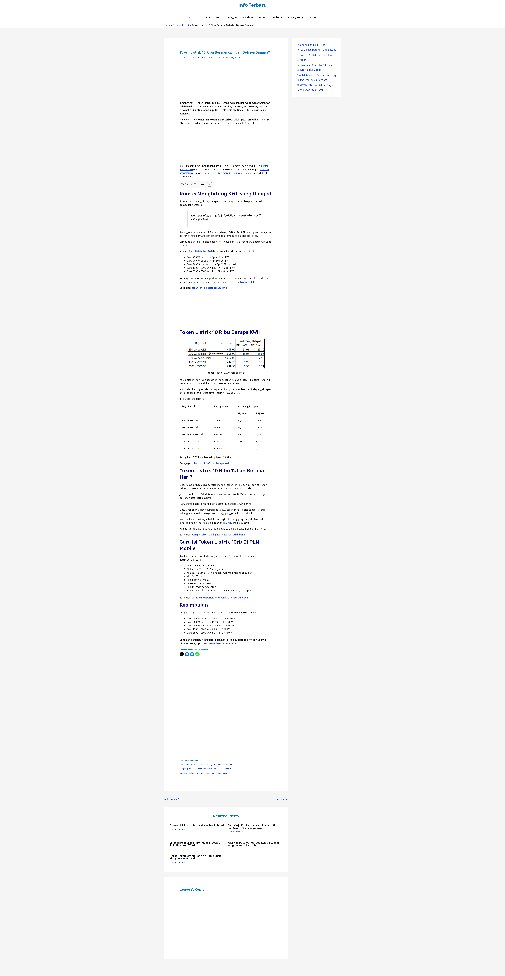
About (191, 17)
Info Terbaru (252, 5)
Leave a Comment (190, 57)
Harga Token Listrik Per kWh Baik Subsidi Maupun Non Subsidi (196, 857)
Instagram (232, 17)
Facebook (248, 17)
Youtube (205, 17)
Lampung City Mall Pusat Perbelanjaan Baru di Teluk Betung (205, 768)
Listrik (185, 25)
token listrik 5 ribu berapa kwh (209, 287)
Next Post (281, 799)
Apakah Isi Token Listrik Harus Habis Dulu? (197, 825)
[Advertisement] (226, 82)
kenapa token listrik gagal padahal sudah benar (219, 534)
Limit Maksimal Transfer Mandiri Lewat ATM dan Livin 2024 (195, 844)
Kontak (263, 17)
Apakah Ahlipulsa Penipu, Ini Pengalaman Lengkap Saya (203, 773)
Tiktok (218, 17)
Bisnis (176, 25)
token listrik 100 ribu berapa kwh (210, 463)
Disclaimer (277, 17)
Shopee (312, 17)
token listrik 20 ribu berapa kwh (219, 643)
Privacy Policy (295, 17)
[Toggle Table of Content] (208, 184)
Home (167, 25)
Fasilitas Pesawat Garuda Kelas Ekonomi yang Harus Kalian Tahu (254, 844)
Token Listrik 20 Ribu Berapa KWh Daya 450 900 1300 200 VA (206, 764)
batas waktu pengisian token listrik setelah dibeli (220, 597)
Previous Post (173, 799)
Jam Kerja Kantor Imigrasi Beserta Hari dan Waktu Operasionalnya (253, 827)
